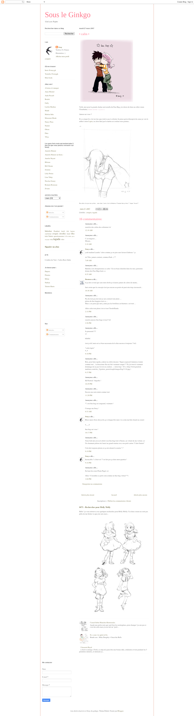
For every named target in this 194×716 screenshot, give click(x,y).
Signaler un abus (52, 246)
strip (51, 239)
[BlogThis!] (99, 209)
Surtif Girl (65, 231)
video (62, 239)
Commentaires (53, 217)
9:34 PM (88, 463)
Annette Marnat (50, 151)
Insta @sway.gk (50, 70)
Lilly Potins (49, 173)
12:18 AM (89, 230)
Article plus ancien (140, 495)
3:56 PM (88, 323)
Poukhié (57, 231)
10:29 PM (88, 384)
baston (72, 231)
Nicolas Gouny (50, 181)
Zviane (47, 188)
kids (46, 236)
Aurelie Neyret (50, 158)
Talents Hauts (50, 286)
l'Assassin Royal (86, 647)
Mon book (48, 78)
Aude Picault (49, 95)
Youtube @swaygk (51, 74)
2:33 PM (88, 311)
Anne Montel (49, 91)
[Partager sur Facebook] (104, 209)
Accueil (114, 495)
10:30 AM (89, 290)
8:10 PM (88, 353)
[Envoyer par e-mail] (97, 209)
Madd (47, 110)
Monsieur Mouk (50, 118)
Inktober (48, 231)
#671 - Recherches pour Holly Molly (94, 507)
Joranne (47, 169)
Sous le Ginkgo (68, 15)
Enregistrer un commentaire (92, 484)
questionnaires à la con (62, 236)
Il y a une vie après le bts (99, 635)
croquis (89, 212)
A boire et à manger (52, 88)
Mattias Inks (49, 114)
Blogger (120, 711)
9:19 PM (88, 451)
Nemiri (47, 125)
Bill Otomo (49, 166)
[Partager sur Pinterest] (107, 209)
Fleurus (47, 275)
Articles (51, 212)
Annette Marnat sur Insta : (54, 154)
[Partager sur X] (102, 209)
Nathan (47, 282)
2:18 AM (88, 244)
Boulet (47, 99)
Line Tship (49, 177)
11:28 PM (88, 395)
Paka (46, 133)
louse (51, 236)
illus (73, 233)
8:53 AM (88, 411)
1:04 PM (88, 479)
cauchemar (48, 234)
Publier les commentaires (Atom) (119, 501)
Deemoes (88, 279)
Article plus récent (87, 495)
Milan (47, 279)
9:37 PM (88, 372)
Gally (47, 103)
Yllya (47, 137)
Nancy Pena (49, 122)
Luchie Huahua (50, 107)
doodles (62, 233)
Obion (47, 129)
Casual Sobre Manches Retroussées (102, 622)
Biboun (47, 162)
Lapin (90, 121)
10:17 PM (88, 432)
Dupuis (47, 271)
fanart (68, 234)
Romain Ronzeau (51, 185)
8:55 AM (88, 274)
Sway (87, 249)
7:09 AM (88, 260)
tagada (94, 212)
